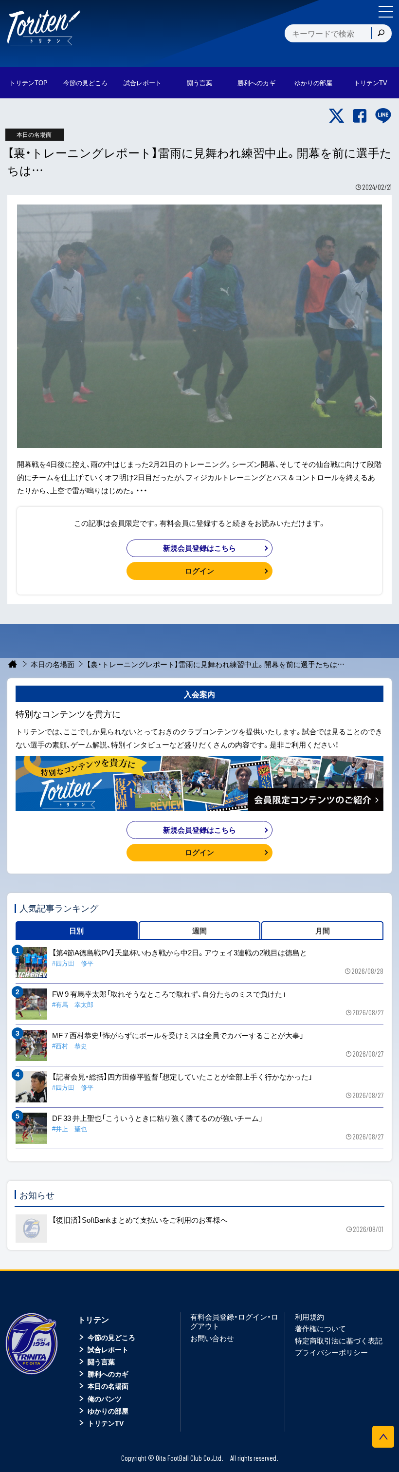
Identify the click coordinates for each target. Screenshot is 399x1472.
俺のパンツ (105, 1398)
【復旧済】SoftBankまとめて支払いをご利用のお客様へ (140, 1219)
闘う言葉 (199, 82)
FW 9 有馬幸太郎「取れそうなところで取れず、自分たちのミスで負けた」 (169, 993)
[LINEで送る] (383, 116)
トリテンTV (106, 1423)
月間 (322, 930)
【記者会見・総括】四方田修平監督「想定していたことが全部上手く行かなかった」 (182, 1076)
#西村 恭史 (69, 1045)
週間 (199, 930)
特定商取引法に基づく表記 (338, 1340)
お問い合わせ (212, 1338)
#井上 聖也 (69, 1128)
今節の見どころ (111, 1337)
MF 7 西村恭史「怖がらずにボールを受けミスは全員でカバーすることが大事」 (178, 1035)
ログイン (199, 570)
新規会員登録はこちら (199, 547)
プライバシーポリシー (331, 1352)
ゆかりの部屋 (108, 1411)
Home (12, 664)
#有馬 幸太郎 (72, 1004)
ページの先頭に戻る (383, 1437)
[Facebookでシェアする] (360, 116)
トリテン (93, 1319)
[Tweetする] (336, 116)
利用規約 (309, 1316)
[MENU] (386, 11)
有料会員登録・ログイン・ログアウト (234, 1321)
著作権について (320, 1328)
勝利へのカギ (108, 1374)
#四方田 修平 (72, 963)
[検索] (381, 33)
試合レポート (108, 1349)
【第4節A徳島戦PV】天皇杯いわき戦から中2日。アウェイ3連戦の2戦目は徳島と (179, 952)
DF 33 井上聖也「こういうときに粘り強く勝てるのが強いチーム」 (157, 1118)
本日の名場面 (52, 664)
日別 (76, 930)
